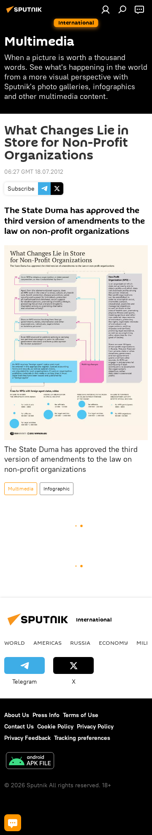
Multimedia (20, 488)
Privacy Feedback (27, 738)
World (14, 642)
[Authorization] (105, 9)
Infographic (56, 488)
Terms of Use (80, 715)
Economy (113, 642)
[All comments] (12, 822)
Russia (80, 642)
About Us (16, 715)
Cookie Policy (55, 726)
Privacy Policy (95, 726)
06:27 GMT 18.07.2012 (33, 171)
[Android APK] (30, 761)
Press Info (46, 715)
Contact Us (19, 726)
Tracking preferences (82, 738)
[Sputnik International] (25, 12)
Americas (47, 642)
